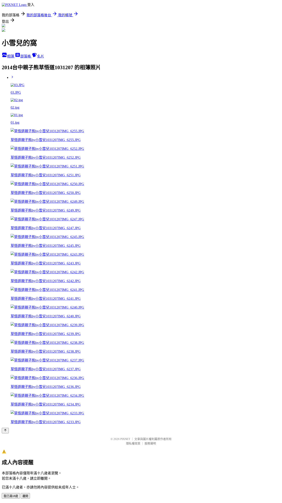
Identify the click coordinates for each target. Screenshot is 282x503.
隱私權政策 (133, 443)
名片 (40, 56)
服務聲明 (150, 443)
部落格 (26, 56)
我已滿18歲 (11, 496)
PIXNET (125, 439)
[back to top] (5, 430)
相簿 (11, 56)
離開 (25, 496)
